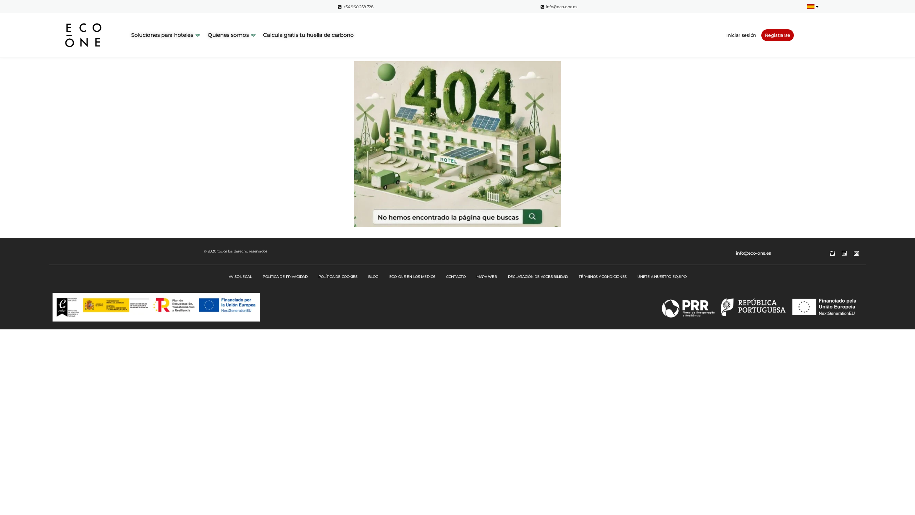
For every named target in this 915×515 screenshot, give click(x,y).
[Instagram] (856, 253)
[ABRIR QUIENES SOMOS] (253, 35)
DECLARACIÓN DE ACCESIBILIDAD (538, 276)
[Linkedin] (844, 253)
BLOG (373, 276)
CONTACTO (456, 276)
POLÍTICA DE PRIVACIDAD (285, 276)
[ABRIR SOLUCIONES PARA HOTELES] (198, 35)
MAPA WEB (486, 276)
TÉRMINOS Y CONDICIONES (603, 276)
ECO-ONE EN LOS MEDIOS (412, 276)
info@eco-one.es (753, 253)
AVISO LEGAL (240, 276)
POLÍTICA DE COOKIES (337, 276)
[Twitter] (832, 253)
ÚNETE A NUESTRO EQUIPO (661, 276)
